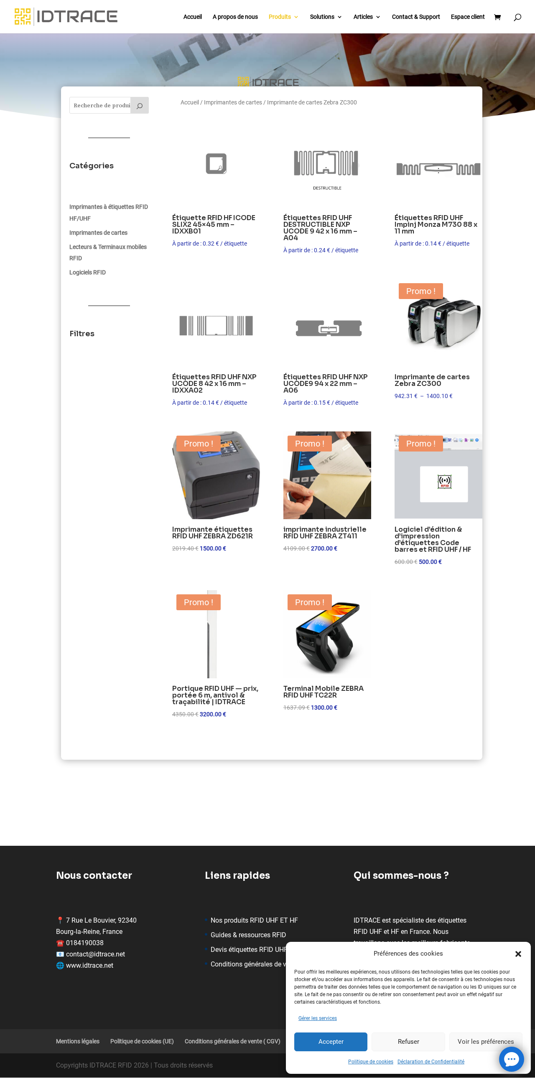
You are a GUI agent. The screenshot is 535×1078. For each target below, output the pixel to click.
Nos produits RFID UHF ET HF (254, 920)
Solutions (322, 17)
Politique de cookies (370, 1062)
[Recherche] (139, 105)
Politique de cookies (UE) (142, 1041)
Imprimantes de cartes (98, 232)
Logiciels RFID (87, 272)
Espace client (468, 17)
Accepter (331, 1041)
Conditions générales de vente (255, 964)
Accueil (192, 17)
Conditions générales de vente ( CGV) (232, 1041)
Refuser (408, 1041)
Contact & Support (416, 17)
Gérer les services (317, 1018)
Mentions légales (77, 1041)
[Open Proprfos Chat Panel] (511, 1059)
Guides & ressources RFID (248, 935)
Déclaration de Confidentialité (430, 1062)
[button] (518, 954)
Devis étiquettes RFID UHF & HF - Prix (265, 950)
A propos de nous (235, 17)
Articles (363, 17)
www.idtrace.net (89, 965)
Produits (280, 17)
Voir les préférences (486, 1041)
